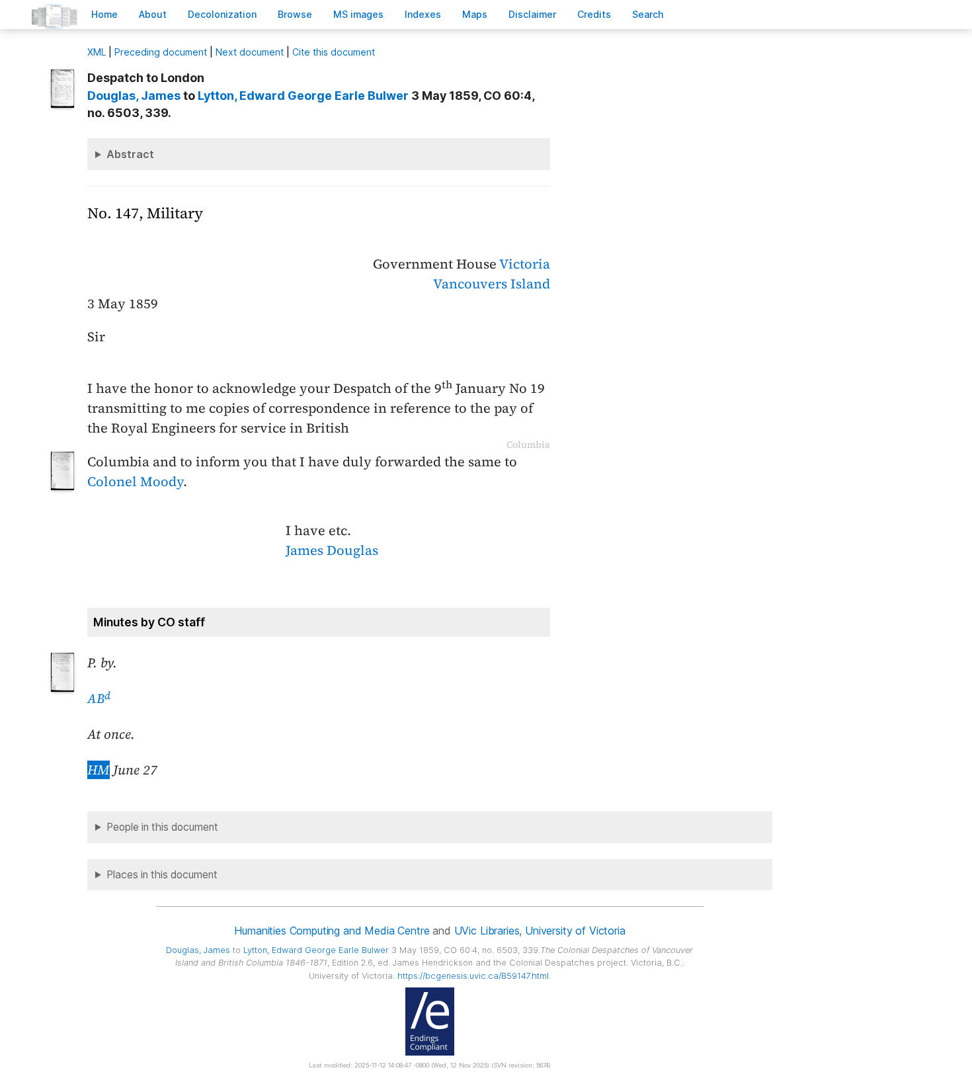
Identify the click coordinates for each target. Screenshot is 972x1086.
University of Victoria (575, 930)
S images (358, 14)
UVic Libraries (487, 930)
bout (153, 14)
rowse (295, 14)
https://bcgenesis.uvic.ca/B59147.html (473, 976)
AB (98, 698)
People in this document (162, 827)
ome (104, 14)
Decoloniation (222, 14)
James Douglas (332, 550)
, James (134, 96)
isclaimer (532, 14)
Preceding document (160, 52)
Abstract (130, 154)
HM (98, 770)
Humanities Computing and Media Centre (331, 930)
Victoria (524, 264)
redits (594, 14)
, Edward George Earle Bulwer (303, 96)
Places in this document (162, 874)
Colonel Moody (135, 481)
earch (648, 14)
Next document (250, 52)
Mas (474, 14)
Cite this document (333, 52)
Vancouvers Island (491, 283)
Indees (423, 14)
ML (96, 52)
